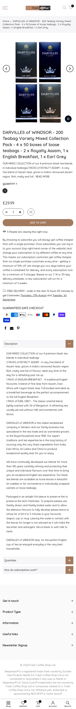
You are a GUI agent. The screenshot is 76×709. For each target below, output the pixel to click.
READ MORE (42, 176)
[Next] (69, 68)
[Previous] (6, 68)
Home (6, 21)
